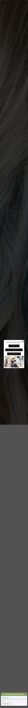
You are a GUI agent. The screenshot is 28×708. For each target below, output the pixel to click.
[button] (23, 341)
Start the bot (5, 703)
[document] (14, 354)
